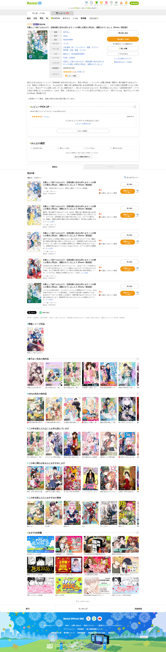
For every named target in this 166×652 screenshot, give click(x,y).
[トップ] (32, 3)
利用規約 (80, 629)
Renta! (29, 317)
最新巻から (38, 178)
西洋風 (65, 50)
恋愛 (88, 47)
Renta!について (49, 625)
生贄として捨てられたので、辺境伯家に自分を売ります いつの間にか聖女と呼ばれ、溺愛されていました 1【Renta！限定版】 (69, 183)
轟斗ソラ (121, 526)
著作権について (69, 633)
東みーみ (30, 526)
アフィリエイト (69, 629)
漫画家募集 (81, 633)
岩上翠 (47, 526)
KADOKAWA (68, 39)
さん (47, 116)
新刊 (27, 608)
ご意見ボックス (103, 625)
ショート (63, 13)
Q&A (67, 625)
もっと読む (51, 221)
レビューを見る (82, 131)
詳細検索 (138, 608)
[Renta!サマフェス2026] (39, 3)
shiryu (65, 36)
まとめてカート (132, 177)
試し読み (129, 184)
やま (83, 526)
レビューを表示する (83, 123)
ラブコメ (94, 47)
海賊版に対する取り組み (96, 633)
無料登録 (135, 3)
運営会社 (111, 633)
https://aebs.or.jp (59, 648)
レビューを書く (72, 76)
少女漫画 (66, 47)
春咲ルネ (66, 526)
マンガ (65, 43)
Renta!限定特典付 (78, 54)
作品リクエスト (89, 625)
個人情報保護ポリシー (94, 629)
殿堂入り (66, 54)
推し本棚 (124, 48)
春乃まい (66, 32)
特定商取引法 (56, 633)
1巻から (29, 178)
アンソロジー (104, 526)
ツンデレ (82, 50)
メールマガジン (116, 625)
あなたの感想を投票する (82, 157)
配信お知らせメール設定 (123, 62)
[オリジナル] (55, 18)
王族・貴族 (74, 50)
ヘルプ (60, 625)
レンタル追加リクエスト (123, 58)
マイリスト (124, 54)
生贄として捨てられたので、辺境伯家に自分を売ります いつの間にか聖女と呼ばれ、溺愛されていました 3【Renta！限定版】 (69, 234)
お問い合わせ (76, 625)
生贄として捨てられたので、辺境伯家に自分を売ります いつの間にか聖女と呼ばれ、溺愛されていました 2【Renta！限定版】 (69, 207)
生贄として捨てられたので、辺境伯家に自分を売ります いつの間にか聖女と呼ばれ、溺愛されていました (83, 62)
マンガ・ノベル (38, 13)
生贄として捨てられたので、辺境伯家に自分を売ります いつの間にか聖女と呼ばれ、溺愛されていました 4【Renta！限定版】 (69, 261)
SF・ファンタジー (78, 47)
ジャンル (93, 18)
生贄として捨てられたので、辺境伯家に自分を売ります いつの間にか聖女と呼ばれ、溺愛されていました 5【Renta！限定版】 (69, 285)
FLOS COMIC (69, 57)
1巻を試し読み (123, 33)
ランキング (83, 608)
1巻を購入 (123, 39)
